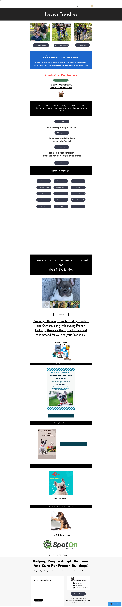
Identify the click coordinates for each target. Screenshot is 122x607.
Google (36, 571)
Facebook (55, 571)
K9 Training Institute (63, 535)
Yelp (41, 571)
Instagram (47, 571)
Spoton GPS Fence (60, 555)
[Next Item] (77, 289)
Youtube (69, 571)
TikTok (82, 571)
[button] (92, 5)
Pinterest (76, 571)
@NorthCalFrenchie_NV (61, 87)
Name (35, 584)
